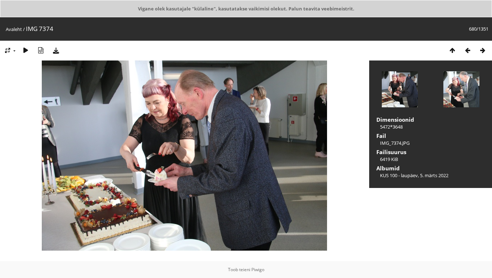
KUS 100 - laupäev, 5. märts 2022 (414, 175)
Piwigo (257, 269)
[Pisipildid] (452, 50)
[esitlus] (25, 50)
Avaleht (14, 29)
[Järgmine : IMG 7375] (482, 50)
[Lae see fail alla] (55, 50)
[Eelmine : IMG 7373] (467, 50)
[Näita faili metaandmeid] (40, 50)
